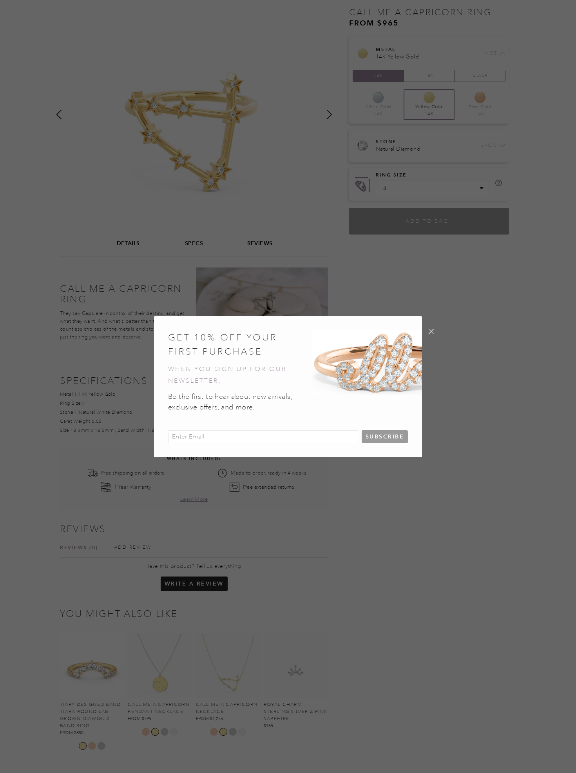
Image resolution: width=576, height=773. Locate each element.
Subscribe (385, 436)
